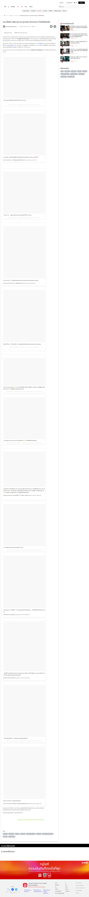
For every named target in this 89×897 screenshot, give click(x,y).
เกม (22, 6)
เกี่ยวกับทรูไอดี (78, 883)
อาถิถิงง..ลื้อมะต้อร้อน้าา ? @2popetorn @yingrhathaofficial (15, 738)
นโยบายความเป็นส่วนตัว (80, 888)
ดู (8, 6)
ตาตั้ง (26, 6)
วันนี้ (5, 6)
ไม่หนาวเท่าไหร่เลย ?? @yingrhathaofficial (12, 800)
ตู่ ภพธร (11, 45)
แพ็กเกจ (67, 889)
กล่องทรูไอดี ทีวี (69, 2)
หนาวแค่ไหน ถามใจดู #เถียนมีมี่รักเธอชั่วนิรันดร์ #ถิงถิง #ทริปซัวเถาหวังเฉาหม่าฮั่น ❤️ (20, 157)
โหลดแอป (61, 2)
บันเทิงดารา (11, 15)
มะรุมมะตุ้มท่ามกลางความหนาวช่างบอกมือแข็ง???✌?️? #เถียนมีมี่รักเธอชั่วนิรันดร (20, 440)
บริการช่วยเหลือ (79, 890)
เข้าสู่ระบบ (81, 2)
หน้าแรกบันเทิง (26, 11)
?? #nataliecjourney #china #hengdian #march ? (13, 547)
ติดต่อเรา (77, 893)
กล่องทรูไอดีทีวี (58, 891)
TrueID (8, 3)
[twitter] (16, 889)
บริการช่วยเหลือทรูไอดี (59, 893)
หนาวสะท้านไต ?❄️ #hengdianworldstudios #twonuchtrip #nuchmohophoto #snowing (20, 280)
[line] (9, 889)
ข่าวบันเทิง (33, 11)
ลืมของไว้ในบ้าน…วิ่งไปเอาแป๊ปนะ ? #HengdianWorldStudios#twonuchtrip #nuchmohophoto (22, 344)
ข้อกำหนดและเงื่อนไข (79, 885)
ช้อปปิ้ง (56, 889)
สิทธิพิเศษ (13, 6)
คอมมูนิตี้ (67, 891)
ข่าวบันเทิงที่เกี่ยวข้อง (8, 851)
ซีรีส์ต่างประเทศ (57, 11)
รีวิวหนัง (50, 11)
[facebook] (12, 889)
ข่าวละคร (39, 11)
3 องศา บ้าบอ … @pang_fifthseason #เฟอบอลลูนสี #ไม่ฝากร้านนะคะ (18, 215)
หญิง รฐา (41, 43)
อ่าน (18, 6)
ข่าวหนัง (45, 11)
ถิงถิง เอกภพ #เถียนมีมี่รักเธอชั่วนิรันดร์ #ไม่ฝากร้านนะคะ (15, 100)
